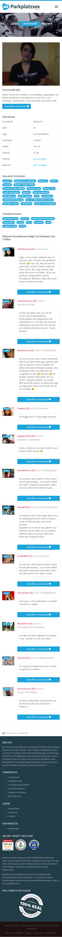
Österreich (13, 812)
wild (48, 222)
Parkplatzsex (10, 733)
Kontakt (28, 933)
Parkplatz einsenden (17, 792)
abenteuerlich (10, 218)
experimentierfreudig (43, 218)
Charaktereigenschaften (18, 785)
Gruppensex (34, 188)
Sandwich (47, 196)
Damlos (45, 556)
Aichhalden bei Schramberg (31, 627)
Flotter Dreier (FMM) (13, 188)
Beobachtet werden (25, 180)
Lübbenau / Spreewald (28, 440)
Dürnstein (44, 408)
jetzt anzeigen (40, 158)
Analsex (7, 180)
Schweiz (11, 816)
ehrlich (24, 218)
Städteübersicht (15, 781)
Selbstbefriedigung (13, 199)
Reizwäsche (9, 196)
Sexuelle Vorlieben (16, 788)
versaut (39, 222)
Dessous (43, 180)
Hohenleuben (49, 350)
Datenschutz (38, 933)
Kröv (46, 249)
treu (29, 222)
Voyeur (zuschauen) (45, 203)
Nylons (26, 192)
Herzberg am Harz (26, 305)
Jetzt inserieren (15, 796)
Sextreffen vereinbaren (15, 106)
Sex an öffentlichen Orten (39, 199)
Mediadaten (17, 933)
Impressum (51, 933)
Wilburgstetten (46, 658)
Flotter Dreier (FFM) (24, 184)
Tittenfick (26, 203)
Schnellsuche (14, 777)
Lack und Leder (11, 192)
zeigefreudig (9, 226)
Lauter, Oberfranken (27, 692)
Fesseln (7, 184)
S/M (37, 196)
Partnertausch (41, 192)
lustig (20, 222)
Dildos (54, 180)
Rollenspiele (25, 196)
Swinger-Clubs (10, 203)
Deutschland (13, 808)
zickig (22, 226)
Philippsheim (51, 470)
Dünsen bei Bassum (48, 507)
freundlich (8, 222)
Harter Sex (49, 188)
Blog (8, 933)
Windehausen (49, 593)
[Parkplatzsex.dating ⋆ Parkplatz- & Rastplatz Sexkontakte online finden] (21, 7)
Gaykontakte (13, 828)
